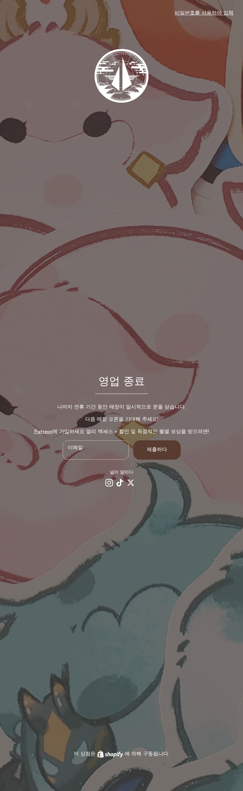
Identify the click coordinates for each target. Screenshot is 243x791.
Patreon (43, 431)
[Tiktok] (120, 482)
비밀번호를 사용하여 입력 (204, 13)
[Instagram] (109, 482)
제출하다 (157, 449)
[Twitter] (130, 482)
